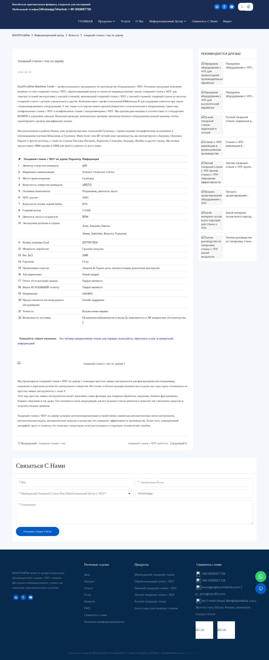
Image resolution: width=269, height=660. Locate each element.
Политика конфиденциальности (104, 622)
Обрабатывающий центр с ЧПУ (154, 581)
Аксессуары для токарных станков (156, 608)
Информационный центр (49, 35)
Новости (74, 35)
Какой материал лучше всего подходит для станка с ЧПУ (240, 214)
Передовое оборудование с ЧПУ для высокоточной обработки (239, 94)
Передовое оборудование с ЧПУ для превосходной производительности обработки (239, 65)
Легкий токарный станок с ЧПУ (154, 595)
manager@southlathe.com (220, 587)
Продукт (89, 581)
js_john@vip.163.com (210, 594)
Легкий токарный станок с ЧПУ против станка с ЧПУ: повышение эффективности (239, 165)
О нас (87, 595)
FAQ (87, 608)
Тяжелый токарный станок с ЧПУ (155, 588)
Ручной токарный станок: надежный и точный (238, 119)
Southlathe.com (173, 653)
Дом (86, 575)
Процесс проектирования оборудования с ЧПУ (239, 193)
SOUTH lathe (21, 35)
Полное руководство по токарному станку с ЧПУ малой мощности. (239, 239)
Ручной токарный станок (150, 601)
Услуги (88, 588)
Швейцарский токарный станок (154, 575)
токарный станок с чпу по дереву (103, 35)
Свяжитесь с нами (95, 615)
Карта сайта (193, 653)
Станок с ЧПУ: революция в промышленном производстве (236, 144)
